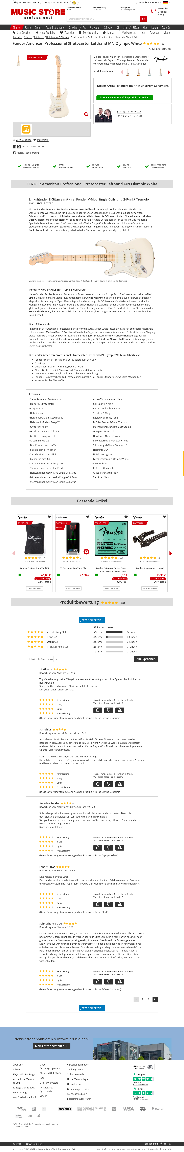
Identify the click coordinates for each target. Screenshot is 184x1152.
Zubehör (166, 27)
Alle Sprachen (146, 659)
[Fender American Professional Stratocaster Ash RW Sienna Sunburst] (139, 72)
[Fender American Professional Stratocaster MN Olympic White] (161, 72)
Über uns (18, 1064)
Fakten (16, 1069)
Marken (111, 32)
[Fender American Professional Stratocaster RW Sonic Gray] (150, 72)
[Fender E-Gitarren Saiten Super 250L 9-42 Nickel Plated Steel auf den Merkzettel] (126, 516)
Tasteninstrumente (55, 27)
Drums (38, 27)
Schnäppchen (24, 32)
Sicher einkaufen (76, 1074)
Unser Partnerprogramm (50, 1066)
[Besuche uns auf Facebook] (161, 1143)
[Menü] (153, 1064)
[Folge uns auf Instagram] (165, 1143)
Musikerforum (104, 1149)
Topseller (69, 32)
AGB (169, 1149)
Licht (125, 27)
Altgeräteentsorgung (28, 152)
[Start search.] (143, 19)
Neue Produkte (47, 32)
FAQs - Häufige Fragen (24, 1074)
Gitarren (16, 27)
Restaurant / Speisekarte (46, 1089)
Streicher (73, 27)
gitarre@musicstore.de (28, 2)
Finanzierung (20, 1092)
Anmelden (153, 2)
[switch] (150, 1067)
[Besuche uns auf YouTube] (169, 1143)
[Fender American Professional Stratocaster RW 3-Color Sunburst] (128, 72)
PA (84, 27)
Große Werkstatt (49, 1082)
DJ (118, 27)
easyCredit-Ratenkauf (24, 1097)
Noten (154, 27)
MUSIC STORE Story (50, 1073)
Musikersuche (129, 32)
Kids (145, 27)
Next (169, 72)
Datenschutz (139, 1149)
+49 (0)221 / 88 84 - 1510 (129, 116)
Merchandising (90, 32)
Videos (43, 1095)
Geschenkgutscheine (78, 1089)
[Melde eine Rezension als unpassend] (119, 710)
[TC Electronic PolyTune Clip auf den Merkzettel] (87, 516)
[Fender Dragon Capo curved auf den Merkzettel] (164, 516)
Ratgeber (154, 32)
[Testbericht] (26, 129)
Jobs (143, 32)
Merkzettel (42, 139)
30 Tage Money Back (23, 1087)
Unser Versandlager (78, 1079)
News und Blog (34, 1144)
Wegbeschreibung (77, 1093)
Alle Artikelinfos (138, 63)
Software (108, 27)
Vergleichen (35, 588)
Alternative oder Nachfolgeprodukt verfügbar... (125, 97)
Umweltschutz (75, 1084)
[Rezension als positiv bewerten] (97, 710)
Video (167, 32)
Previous (121, 72)
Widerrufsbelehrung (156, 1149)
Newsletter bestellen (50, 1046)
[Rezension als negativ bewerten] (108, 710)
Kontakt (17, 1144)
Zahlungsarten (75, 1069)
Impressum (126, 1149)
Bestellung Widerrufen (79, 1098)
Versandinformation (78, 1064)
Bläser (136, 27)
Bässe (28, 27)
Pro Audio (94, 27)
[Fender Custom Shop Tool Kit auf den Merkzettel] (49, 516)
